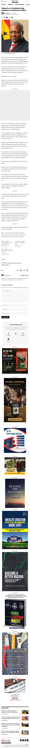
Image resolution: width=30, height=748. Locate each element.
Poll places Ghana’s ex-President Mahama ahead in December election (7, 243)
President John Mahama (16, 263)
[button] (2, 1)
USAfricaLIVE (7, 275)
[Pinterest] (26, 275)
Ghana (8, 263)
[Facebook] (21, 275)
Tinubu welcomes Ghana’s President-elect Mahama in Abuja (20, 243)
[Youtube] (8, 340)
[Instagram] (24, 275)
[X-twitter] (23, 740)
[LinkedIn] (28, 275)
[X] (15, 334)
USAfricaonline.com (5, 264)
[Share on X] (4, 17)
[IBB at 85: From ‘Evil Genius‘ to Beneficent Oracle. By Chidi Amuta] (25, 712)
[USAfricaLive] (15, 1)
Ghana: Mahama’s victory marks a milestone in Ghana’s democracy (7, 250)
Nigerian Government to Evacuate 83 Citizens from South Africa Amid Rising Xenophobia (10, 725)
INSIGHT (24, 713)
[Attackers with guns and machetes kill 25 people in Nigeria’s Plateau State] (25, 718)
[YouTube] (23, 275)
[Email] (7, 17)
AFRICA (23, 726)
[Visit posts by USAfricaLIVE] (2, 275)
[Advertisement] (15, 105)
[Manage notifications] (27, 745)
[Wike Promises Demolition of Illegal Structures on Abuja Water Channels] (25, 733)
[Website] (19, 275)
